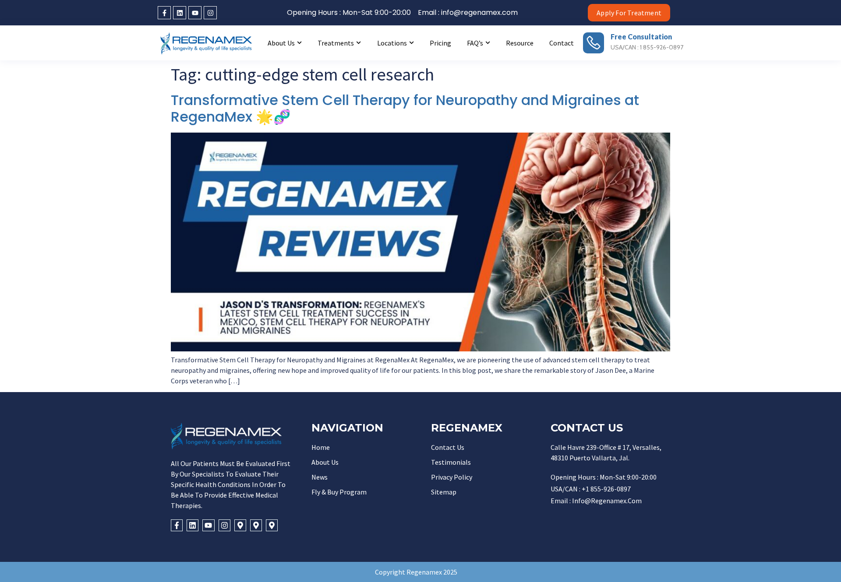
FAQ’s (475, 43)
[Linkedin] (179, 12)
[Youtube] (194, 12)
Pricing (440, 43)
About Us (281, 43)
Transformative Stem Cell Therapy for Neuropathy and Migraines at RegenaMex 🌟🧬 (405, 108)
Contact (561, 43)
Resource (520, 43)
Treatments (336, 43)
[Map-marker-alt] (240, 525)
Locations (392, 43)
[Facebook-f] (164, 12)
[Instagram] (210, 12)
